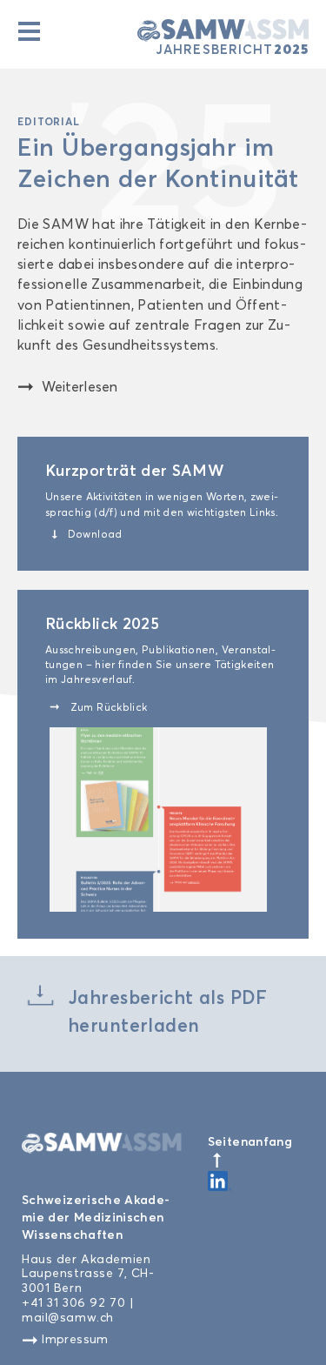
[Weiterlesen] (31, 385)
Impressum (73, 1339)
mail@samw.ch (68, 1317)
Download (87, 534)
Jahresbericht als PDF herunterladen (168, 1011)
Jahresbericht (232, 48)
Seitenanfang (250, 1141)
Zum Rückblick (98, 707)
